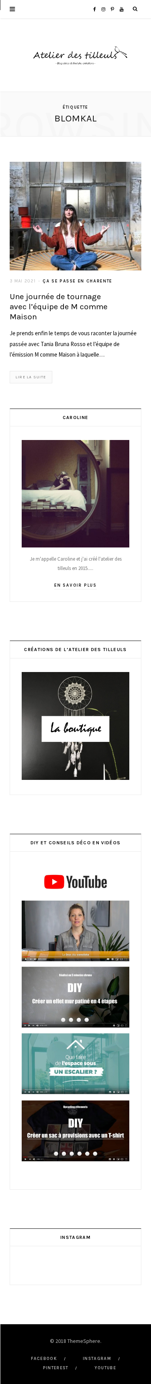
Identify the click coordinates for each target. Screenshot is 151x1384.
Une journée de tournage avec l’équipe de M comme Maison (59, 307)
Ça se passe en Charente (77, 281)
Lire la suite (30, 377)
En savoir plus (75, 585)
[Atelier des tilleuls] (75, 55)
